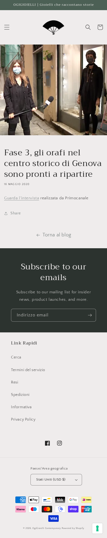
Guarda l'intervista (21, 198)
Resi (14, 382)
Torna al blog (57, 235)
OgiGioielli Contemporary (46, 528)
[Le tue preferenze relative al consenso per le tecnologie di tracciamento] (97, 528)
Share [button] (15, 213)
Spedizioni (20, 395)
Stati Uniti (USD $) (51, 479)
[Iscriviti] (90, 315)
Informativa (21, 407)
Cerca (16, 357)
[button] (7, 27)
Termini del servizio (28, 370)
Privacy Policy (23, 419)
